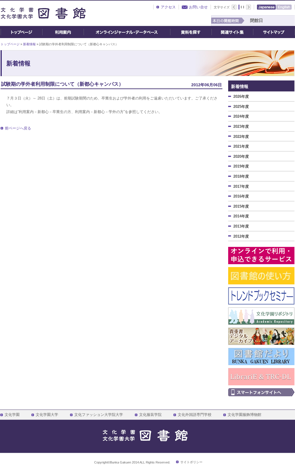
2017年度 (241, 186)
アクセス (168, 7)
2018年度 (241, 176)
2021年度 (241, 146)
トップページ (21, 32)
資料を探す (190, 32)
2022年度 (241, 136)
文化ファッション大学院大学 (98, 415)
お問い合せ (198, 7)
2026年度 (241, 96)
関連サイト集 (232, 32)
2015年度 (241, 206)
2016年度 (241, 196)
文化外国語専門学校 (194, 415)
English (284, 7)
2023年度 (241, 126)
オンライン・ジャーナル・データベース (127, 32)
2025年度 (241, 106)
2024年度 (241, 116)
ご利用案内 (63, 32)
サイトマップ (274, 32)
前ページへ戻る (18, 128)
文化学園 (12, 415)
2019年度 (241, 166)
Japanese (266, 7)
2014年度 (241, 216)
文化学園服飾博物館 (244, 415)
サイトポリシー (191, 462)
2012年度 (241, 236)
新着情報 (29, 44)
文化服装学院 (150, 415)
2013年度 (241, 226)
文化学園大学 (47, 415)
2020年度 (241, 156)
